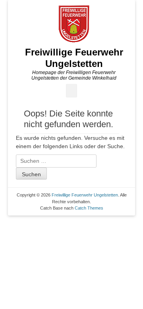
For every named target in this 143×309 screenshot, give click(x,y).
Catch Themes (89, 208)
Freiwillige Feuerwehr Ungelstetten (74, 58)
